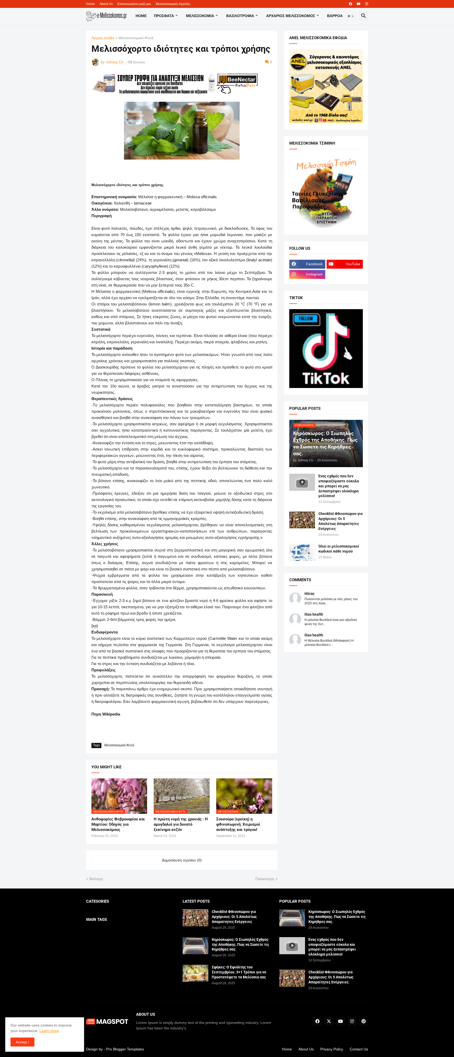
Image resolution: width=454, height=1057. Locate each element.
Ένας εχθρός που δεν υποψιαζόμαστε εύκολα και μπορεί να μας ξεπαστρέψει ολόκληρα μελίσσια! (338, 486)
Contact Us (359, 1049)
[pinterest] (363, 1021)
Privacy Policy (331, 1049)
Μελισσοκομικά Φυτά (135, 38)
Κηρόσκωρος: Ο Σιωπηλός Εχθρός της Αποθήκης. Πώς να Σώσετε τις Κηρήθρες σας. (240, 944)
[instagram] (366, 4)
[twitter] (328, 1021)
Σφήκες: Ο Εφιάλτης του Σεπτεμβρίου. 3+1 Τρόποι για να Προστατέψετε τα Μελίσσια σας (239, 972)
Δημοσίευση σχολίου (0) (182, 860)
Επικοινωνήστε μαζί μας (134, 4)
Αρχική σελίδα (102, 38)
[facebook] (350, 4)
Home (90, 4)
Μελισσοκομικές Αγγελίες (173, 4)
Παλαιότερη (264, 879)
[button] (350, 16)
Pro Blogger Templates (125, 1049)
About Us (106, 4)
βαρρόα (335, 16)
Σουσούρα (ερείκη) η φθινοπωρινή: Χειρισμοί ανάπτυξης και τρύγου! (238, 824)
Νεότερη (96, 879)
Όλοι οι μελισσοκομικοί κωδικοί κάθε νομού (338, 548)
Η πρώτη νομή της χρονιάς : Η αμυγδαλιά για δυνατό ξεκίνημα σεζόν (181, 824)
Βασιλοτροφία (240, 16)
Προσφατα (164, 16)
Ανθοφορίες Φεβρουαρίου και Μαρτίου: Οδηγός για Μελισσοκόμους (118, 824)
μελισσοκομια (200, 16)
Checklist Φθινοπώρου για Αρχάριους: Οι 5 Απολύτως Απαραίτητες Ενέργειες (340, 521)
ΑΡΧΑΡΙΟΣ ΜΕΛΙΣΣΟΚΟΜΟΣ (290, 16)
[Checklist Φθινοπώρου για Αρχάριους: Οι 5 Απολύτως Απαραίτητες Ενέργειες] (302, 519)
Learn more (49, 1031)
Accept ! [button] (22, 1042)
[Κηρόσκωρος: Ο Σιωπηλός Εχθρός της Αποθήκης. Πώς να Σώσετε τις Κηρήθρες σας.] (195, 945)
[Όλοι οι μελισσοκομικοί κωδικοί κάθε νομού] (302, 552)
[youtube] (358, 4)
